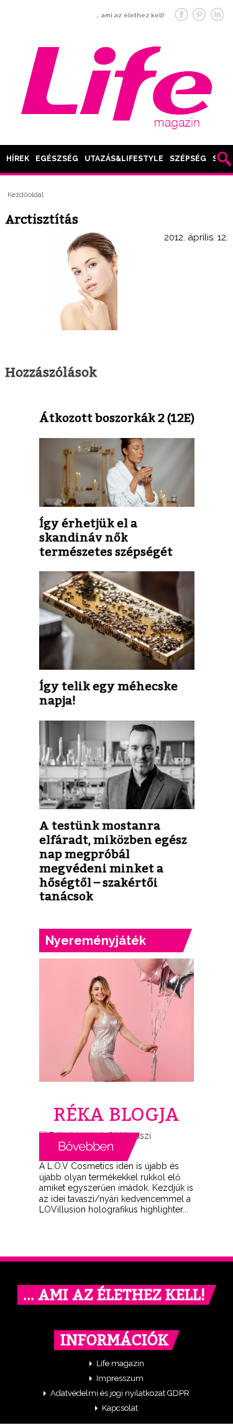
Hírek (17, 158)
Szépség (188, 158)
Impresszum (120, 1378)
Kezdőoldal (25, 195)
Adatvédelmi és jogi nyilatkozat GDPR (120, 1393)
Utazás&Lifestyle (124, 158)
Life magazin (120, 1363)
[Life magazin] (117, 85)
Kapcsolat (120, 1408)
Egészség (56, 158)
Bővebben (89, 1147)
